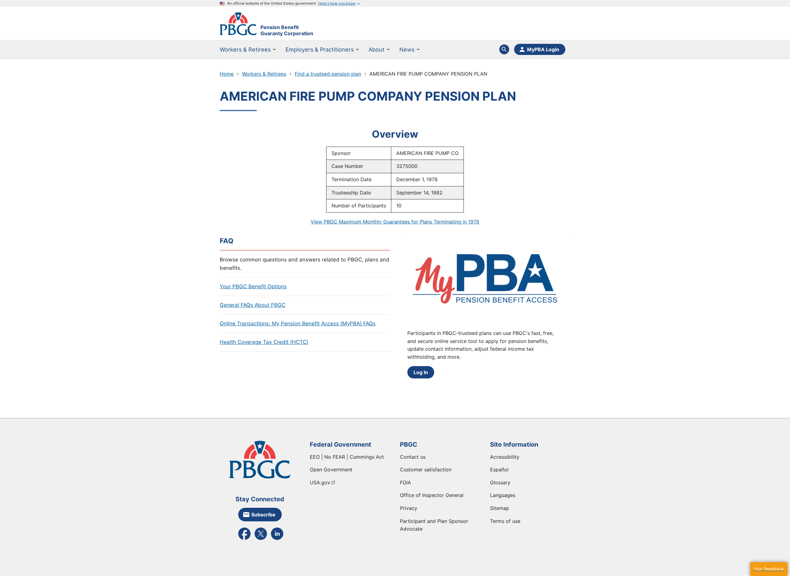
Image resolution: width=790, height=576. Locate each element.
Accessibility (504, 457)
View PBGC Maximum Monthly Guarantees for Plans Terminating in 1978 (395, 222)
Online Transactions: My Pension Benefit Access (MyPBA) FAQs (298, 323)
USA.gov (320, 482)
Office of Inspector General (432, 495)
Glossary (500, 482)
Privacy (408, 508)
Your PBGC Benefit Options (253, 286)
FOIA (405, 482)
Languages (502, 495)
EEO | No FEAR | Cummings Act (347, 457)
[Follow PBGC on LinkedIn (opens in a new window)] (277, 539)
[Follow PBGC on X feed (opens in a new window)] (260, 539)
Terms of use (505, 521)
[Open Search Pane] (504, 49)
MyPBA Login (543, 49)
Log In (421, 372)
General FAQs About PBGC (252, 305)
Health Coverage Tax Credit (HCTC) (264, 342)
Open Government (331, 469)
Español (499, 469)
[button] (768, 569)
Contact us (413, 457)
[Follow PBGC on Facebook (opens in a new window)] (244, 539)
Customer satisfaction (425, 469)
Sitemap (499, 508)
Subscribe (263, 514)
